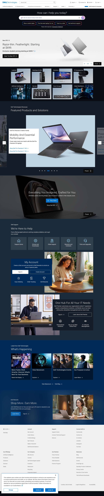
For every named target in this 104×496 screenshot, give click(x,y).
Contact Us (13, 152)
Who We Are (31, 454)
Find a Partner (55, 454)
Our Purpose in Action (82, 370)
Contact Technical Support (58, 435)
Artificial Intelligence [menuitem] (8, 6)
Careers (30, 457)
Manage (11, 490)
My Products (31, 440)
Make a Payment (32, 443)
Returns (54, 438)
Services (5, 463)
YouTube (78, 446)
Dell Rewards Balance (33, 446)
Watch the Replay (17, 377)
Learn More (77, 377)
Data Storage (57, 86)
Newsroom (30, 466)
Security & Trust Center (82, 472)
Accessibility (92, 484)
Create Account (40, 272)
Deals (4, 466)
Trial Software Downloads (82, 475)
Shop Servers (13, 149)
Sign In (20, 272)
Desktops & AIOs (37, 70)
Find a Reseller (55, 457)
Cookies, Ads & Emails (66, 484)
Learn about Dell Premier (80, 314)
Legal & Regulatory (80, 484)
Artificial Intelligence (17, 86)
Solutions (5, 460)
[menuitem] (20, 6)
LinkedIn (78, 440)
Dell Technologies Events (62, 370)
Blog (77, 454)
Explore (34, 377)
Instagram (79, 443)
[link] (82, 2)
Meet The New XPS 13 (10, 56)
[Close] (55, 475)
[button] (73, 2)
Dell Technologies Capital (34, 460)
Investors (30, 463)
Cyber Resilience (79, 86)
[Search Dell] (54, 2)
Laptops (14, 70)
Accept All (50, 490)
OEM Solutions (55, 460)
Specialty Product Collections (83, 466)
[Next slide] (91, 63)
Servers (34, 86)
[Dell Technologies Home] (10, 2)
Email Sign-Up (79, 463)
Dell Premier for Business (95, 6)
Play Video (53, 200)
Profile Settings (31, 438)
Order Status (31, 435)
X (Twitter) (79, 438)
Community (79, 432)
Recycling (30, 469)
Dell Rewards (79, 457)
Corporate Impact (32, 472)
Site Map (5, 432)
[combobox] (37, 2)
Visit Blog (57, 384)
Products (5, 457)
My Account (31, 432)
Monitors (55, 70)
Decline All (38, 490)
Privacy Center (80, 469)
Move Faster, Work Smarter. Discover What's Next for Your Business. (21, 372)
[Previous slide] (84, 63)
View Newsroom (38, 370)
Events (78, 460)
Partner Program (56, 463)
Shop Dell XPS (51, 205)
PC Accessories (78, 70)
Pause (96, 63)
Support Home (55, 432)
